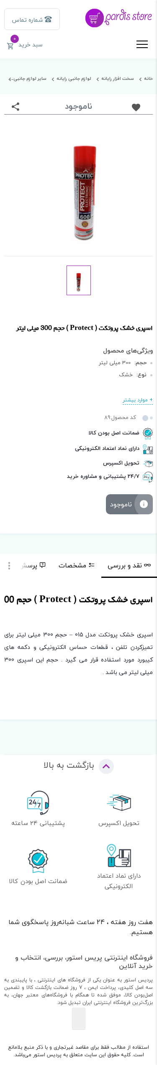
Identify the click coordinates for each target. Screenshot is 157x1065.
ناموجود (121, 504)
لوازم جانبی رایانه (74, 78)
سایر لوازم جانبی (29, 78)
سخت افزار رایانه (117, 78)
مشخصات (72, 565)
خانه (148, 78)
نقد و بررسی (125, 565)
